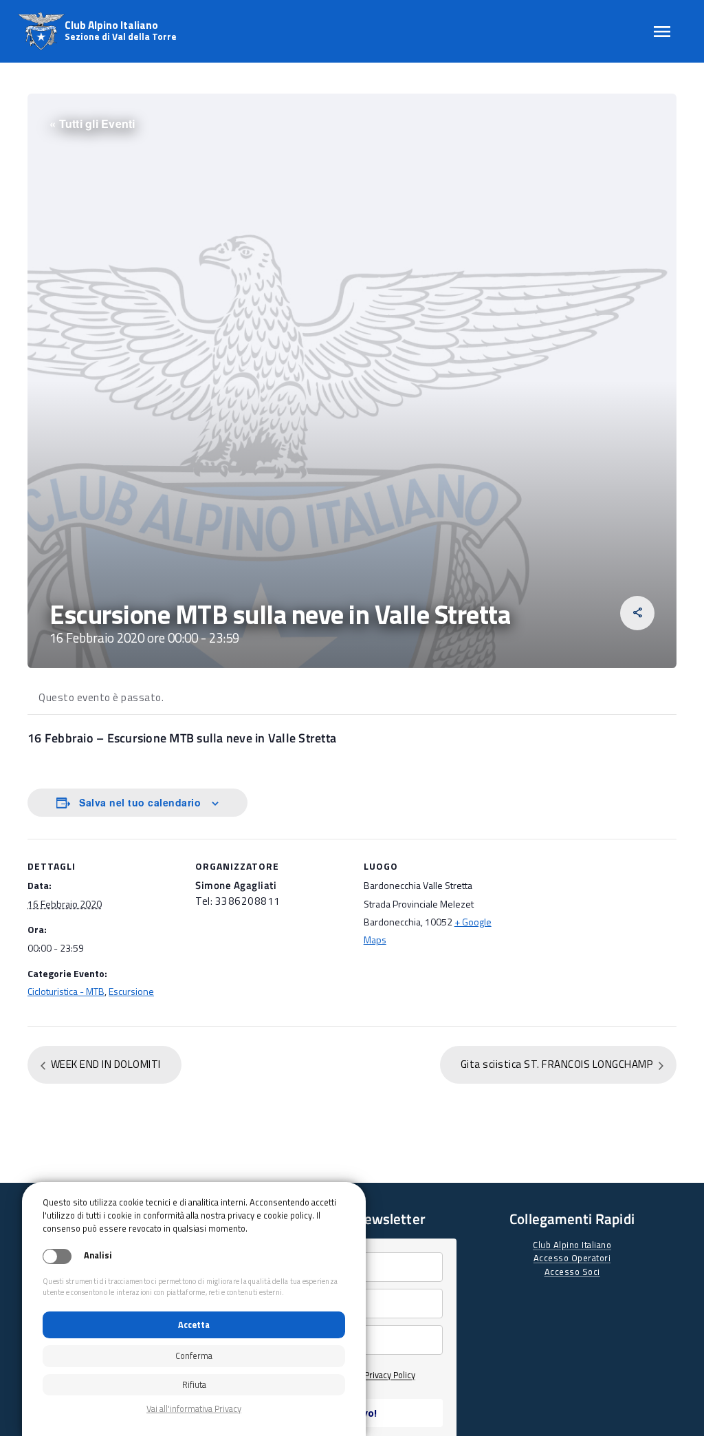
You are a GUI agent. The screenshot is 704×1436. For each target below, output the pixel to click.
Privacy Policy (389, 1375)
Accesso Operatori (572, 1258)
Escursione (131, 991)
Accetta (194, 1324)
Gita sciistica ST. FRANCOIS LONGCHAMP (558, 1064)
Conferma (193, 1355)
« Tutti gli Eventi (92, 123)
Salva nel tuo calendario (140, 802)
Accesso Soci (572, 1271)
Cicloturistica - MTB (66, 991)
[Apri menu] (662, 32)
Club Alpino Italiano (572, 1245)
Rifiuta (194, 1384)
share (637, 613)
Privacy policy (194, 1408)
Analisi (98, 1255)
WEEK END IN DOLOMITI (104, 1064)
